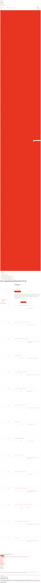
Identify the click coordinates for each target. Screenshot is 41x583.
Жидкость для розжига (7, 222)
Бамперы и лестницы (7, 13)
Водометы (3, 58)
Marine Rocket (6, 46)
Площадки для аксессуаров (6, 19)
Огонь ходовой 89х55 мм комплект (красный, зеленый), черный (22, 521)
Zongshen (5, 49)
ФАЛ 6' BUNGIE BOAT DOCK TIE (31, 424)
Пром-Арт (5, 190)
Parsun (5, 146)
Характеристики (4, 299)
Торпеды (5, 263)
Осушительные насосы (7, 137)
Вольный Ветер (6, 189)
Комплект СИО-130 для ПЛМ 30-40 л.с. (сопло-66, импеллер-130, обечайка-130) (33, 491)
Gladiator (5, 44)
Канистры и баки (6, 125)
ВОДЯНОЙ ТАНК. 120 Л (30, 391)
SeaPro (5, 43)
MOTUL (5, 117)
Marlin (5, 47)
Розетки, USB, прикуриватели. (6, 105)
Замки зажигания (6, 94)
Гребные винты (4, 73)
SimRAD (5, 201)
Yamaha (5, 81)
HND (4, 55)
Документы (27, 141)
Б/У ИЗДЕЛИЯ (6, 66)
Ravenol (5, 115)
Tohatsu (5, 41)
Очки (4, 227)
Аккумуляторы (6, 91)
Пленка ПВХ (5, 249)
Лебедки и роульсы (6, 212)
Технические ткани (6, 248)
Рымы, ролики (6, 164)
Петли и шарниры (6, 162)
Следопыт (5, 191)
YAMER (5, 54)
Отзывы (3, 300)
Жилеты (5, 183)
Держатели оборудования (6, 156)
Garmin (5, 202)
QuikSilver (5, 76)
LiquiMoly (5, 113)
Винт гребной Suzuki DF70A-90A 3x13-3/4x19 (20, 471)
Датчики (5, 207)
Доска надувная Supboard (6, 36)
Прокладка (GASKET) (29, 474)
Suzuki (5, 42)
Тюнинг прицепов (6, 24)
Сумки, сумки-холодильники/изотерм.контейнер (6, 235)
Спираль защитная (6, 89)
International (5, 259)
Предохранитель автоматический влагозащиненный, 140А (33, 375)
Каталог (3, 273)
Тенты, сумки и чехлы (5, 245)
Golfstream (5, 48)
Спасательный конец (7, 195)
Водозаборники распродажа (6, 63)
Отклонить (2, 582)
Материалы (5, 266)
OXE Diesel (5, 53)
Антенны (5, 206)
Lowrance (5, 203)
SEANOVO (5, 45)
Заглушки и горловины (7, 124)
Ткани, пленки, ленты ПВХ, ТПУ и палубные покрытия (6, 247)
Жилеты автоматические (6, 182)
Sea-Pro (5, 77)
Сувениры (5, 169)
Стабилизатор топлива (7, 257)
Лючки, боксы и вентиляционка (6, 160)
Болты (5, 154)
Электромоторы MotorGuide (6, 51)
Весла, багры (5, 17)
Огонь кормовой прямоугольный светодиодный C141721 (32, 541)
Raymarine (5, 204)
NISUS (5, 128)
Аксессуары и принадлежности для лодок (7, 38)
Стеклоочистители (6, 109)
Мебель (5, 224)
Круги (5, 194)
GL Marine (5, 74)
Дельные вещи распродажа (6, 64)
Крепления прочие (6, 158)
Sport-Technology (6, 187)
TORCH (5, 175)
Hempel (5, 260)
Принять (5, 582)
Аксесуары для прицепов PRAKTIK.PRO (6, 240)
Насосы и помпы (4, 127)
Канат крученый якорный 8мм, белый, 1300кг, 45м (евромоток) (33, 458)
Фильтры (3, 120)
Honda (5, 40)
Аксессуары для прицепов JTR (6, 243)
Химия (3, 253)
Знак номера (5, 170)
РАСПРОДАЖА (4, 61)
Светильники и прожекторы (6, 107)
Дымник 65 (28, 507)
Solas (4, 78)
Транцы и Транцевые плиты (6, 196)
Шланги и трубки (6, 139)
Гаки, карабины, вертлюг (6, 155)
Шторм (5, 179)
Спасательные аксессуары (5, 178)
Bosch (4, 176)
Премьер (5, 138)
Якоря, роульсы (6, 215)
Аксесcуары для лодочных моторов (6, 57)
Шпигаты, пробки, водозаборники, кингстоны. (6, 166)
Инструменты (6, 265)
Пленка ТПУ (5, 250)
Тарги (5, 21)
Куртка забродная (6, 268)
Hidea (4, 141)
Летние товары (6, 269)
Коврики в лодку (6, 26)
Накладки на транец (6, 197)
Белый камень (6, 188)
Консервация (5, 216)
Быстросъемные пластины (6, 14)
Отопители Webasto (6, 238)
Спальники (5, 232)
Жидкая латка (6, 254)
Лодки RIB (5, 33)
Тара (4, 258)
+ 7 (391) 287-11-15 (38, 7)
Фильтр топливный (6, 122)
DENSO (5, 174)
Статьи (26, 139)
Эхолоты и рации (4, 199)
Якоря (5, 23)
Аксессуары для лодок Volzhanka (6, 277)
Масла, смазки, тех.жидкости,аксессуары (5, 110)
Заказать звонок (38, 9)
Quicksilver (5, 112)
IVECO (5, 143)
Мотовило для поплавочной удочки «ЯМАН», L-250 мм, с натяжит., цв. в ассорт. (24, 305)
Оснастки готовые (6, 262)
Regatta (5, 186)
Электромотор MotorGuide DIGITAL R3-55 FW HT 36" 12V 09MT (33, 524)
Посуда (5, 229)
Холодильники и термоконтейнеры (6, 171)
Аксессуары (5, 111)
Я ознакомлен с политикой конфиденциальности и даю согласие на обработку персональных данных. (15, 556)
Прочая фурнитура (6, 163)
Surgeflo (5, 134)
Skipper (5, 129)
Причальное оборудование (6, 213)
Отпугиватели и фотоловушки (6, 226)
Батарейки (5, 218)
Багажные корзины (6, 16)
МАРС (5, 151)
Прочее (5, 104)
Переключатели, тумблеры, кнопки (6, 101)
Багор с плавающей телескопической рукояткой (20, 388)
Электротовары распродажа (6, 69)
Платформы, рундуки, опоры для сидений (7, 30)
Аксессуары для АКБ (7, 92)
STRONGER (5, 180)
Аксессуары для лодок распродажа (7, 67)
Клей (4, 255)
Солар (5, 192)
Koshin (5, 132)
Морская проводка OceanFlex (6, 97)
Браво (4, 136)
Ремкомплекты (4, 244)
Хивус (5, 152)
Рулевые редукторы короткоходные (6, 20)
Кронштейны (6, 159)
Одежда (3, 267)
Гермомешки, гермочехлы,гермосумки (7, 221)
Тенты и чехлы (6, 22)
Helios (5, 185)
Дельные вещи (4, 153)
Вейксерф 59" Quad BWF (18, 355)
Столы (5, 72)
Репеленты (5, 230)
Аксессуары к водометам (6, 59)
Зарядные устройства (7, 95)
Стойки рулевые (6, 90)
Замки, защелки (6, 157)
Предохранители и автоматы (6, 103)
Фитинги (5, 126)
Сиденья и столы (4, 71)
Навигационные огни (7, 98)
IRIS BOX (5, 168)
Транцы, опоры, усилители (6, 27)
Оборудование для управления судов (4, 85)
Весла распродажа (6, 62)
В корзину (17, 291)
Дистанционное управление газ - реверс (7, 87)
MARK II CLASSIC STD (30, 308)
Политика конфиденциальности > (35, 580)
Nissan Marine (6, 145)
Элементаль (5, 193)
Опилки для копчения (7, 225)
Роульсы (5, 15)
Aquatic (5, 184)
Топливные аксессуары (5, 123)
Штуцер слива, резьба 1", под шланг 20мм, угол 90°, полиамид (22, 322)
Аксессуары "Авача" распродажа (7, 70)
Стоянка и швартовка (5, 210)
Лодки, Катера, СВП (5, 31)
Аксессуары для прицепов (6, 242)
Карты (5, 208)
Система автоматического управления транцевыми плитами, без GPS (33, 342)
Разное (5, 214)
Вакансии (23, 141)
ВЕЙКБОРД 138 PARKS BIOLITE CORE (19, 438)
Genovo (5, 131)
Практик (5, 209)
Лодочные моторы (4, 39)
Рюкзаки (5, 231)
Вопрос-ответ (2, 562)
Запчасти (3, 140)
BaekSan (5, 75)
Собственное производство (6, 12)
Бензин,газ (5, 219)
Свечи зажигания (4, 173)
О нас (1, 559)
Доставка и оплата (27, 142)
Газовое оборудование (7, 220)
